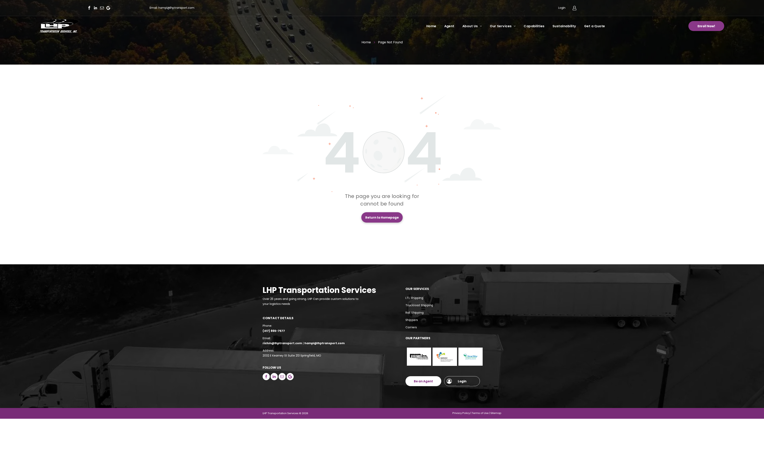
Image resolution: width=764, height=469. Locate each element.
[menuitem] (427, 26)
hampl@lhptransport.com (176, 8)
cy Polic (464, 413)
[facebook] (89, 8)
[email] (102, 8)
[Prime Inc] (419, 357)
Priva (455, 413)
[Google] (108, 8)
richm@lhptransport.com (282, 343)
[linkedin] (95, 8)
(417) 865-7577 (274, 331)
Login (561, 8)
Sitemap (495, 413)
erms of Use (481, 413)
